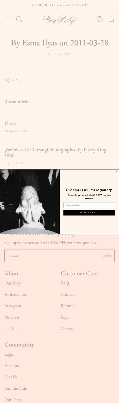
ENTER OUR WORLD (89, 212)
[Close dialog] (116, 171)
